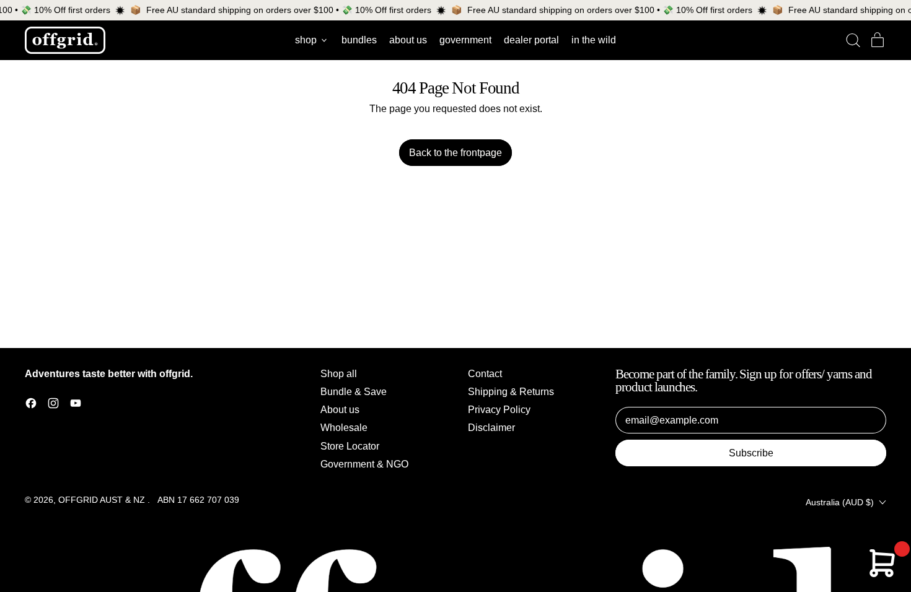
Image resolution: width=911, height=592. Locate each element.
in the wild (593, 40)
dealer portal (531, 40)
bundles (359, 40)
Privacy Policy (499, 409)
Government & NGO (364, 464)
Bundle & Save (353, 391)
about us (408, 40)
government (465, 40)
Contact (485, 373)
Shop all (338, 373)
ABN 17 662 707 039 (198, 500)
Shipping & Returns (511, 391)
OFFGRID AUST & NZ (102, 500)
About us (339, 409)
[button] (852, 40)
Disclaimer (491, 427)
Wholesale (343, 427)
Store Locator (349, 446)
